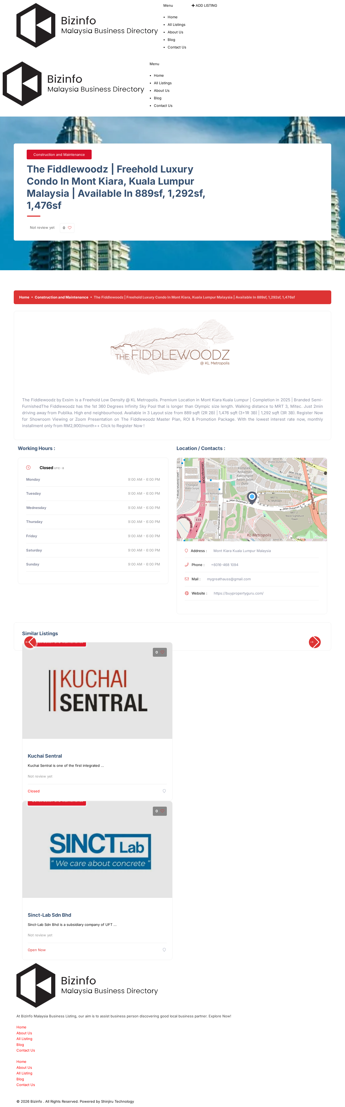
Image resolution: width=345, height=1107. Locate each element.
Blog (171, 39)
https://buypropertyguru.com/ (239, 593)
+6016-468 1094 (224, 565)
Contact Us (177, 47)
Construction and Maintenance (59, 154)
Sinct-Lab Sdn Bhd (49, 915)
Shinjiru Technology (117, 1101)
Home (173, 17)
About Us (175, 32)
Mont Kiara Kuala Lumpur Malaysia (242, 551)
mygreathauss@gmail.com (229, 579)
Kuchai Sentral (45, 756)
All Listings (176, 24)
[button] (174, 8)
